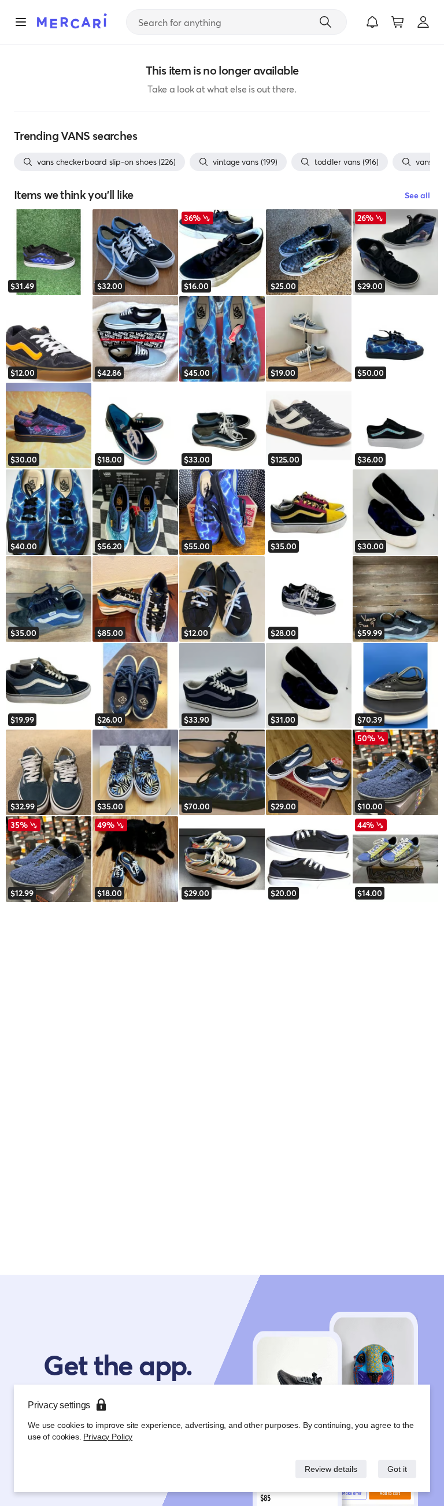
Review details (328, 1468)
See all (417, 195)
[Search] (325, 22)
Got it (396, 1468)
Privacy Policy (106, 1436)
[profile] (423, 22)
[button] (372, 22)
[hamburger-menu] (20, 22)
